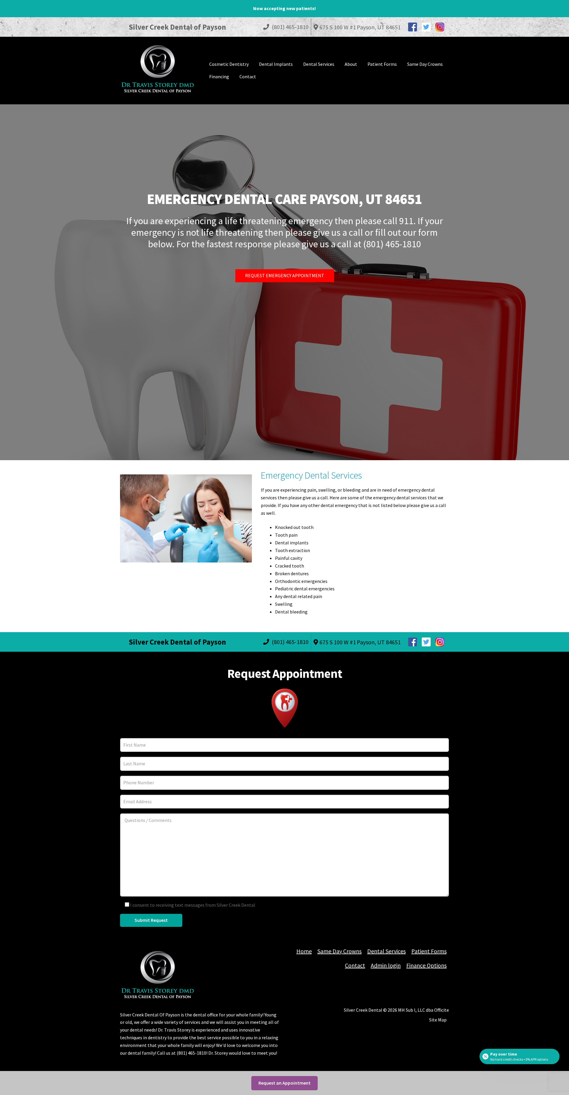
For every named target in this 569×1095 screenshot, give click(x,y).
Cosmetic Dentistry (229, 64)
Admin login (386, 965)
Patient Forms (382, 64)
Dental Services (318, 64)
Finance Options (426, 965)
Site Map (438, 1020)
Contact (247, 76)
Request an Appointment (284, 1083)
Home (304, 951)
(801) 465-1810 (290, 27)
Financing (219, 76)
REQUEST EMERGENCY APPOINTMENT (284, 275)
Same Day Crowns (425, 64)
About (351, 64)
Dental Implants (276, 64)
